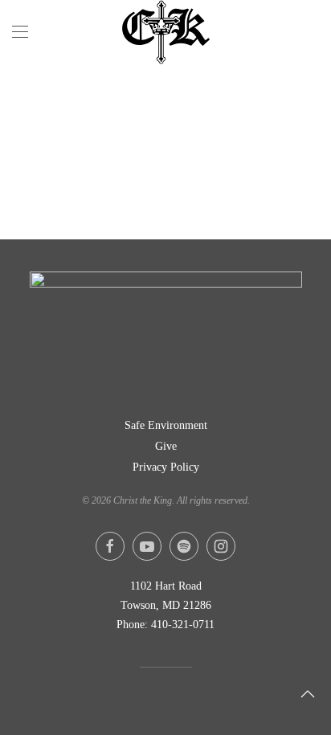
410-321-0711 (183, 625)
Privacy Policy (166, 467)
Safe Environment (166, 425)
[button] (20, 32)
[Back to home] (165, 32)
